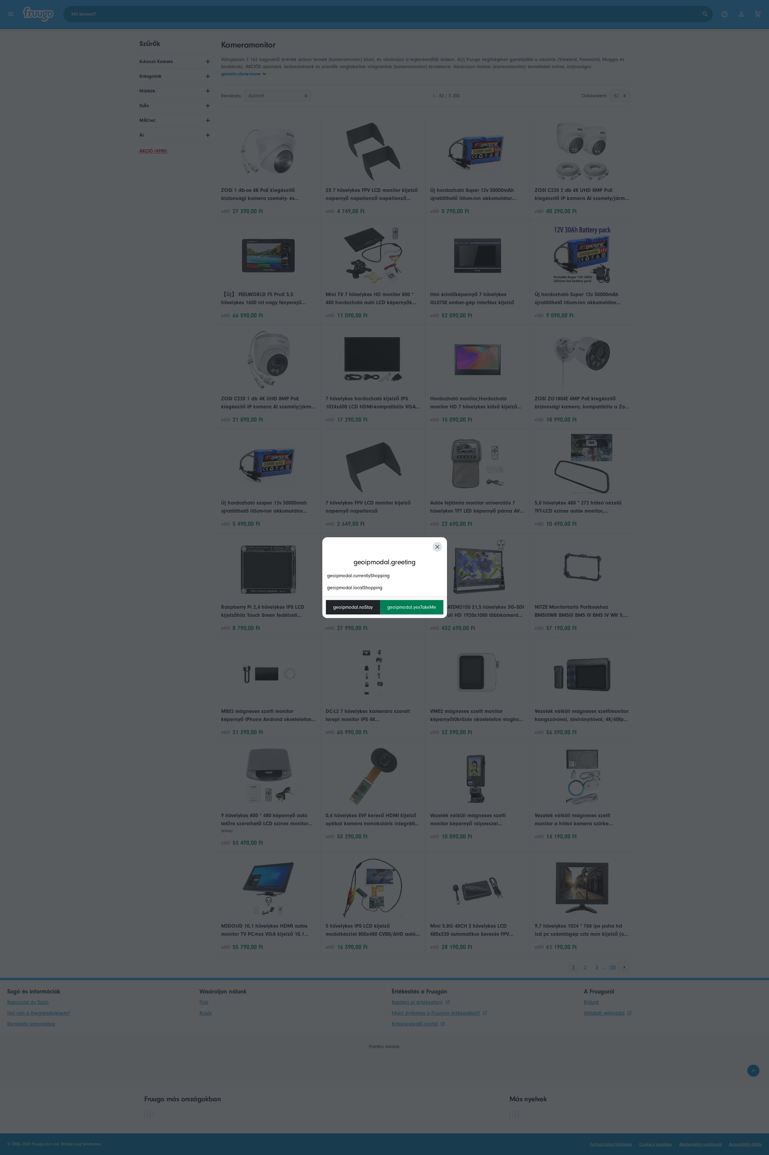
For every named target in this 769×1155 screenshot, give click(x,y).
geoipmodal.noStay (353, 607)
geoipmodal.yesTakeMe (411, 607)
